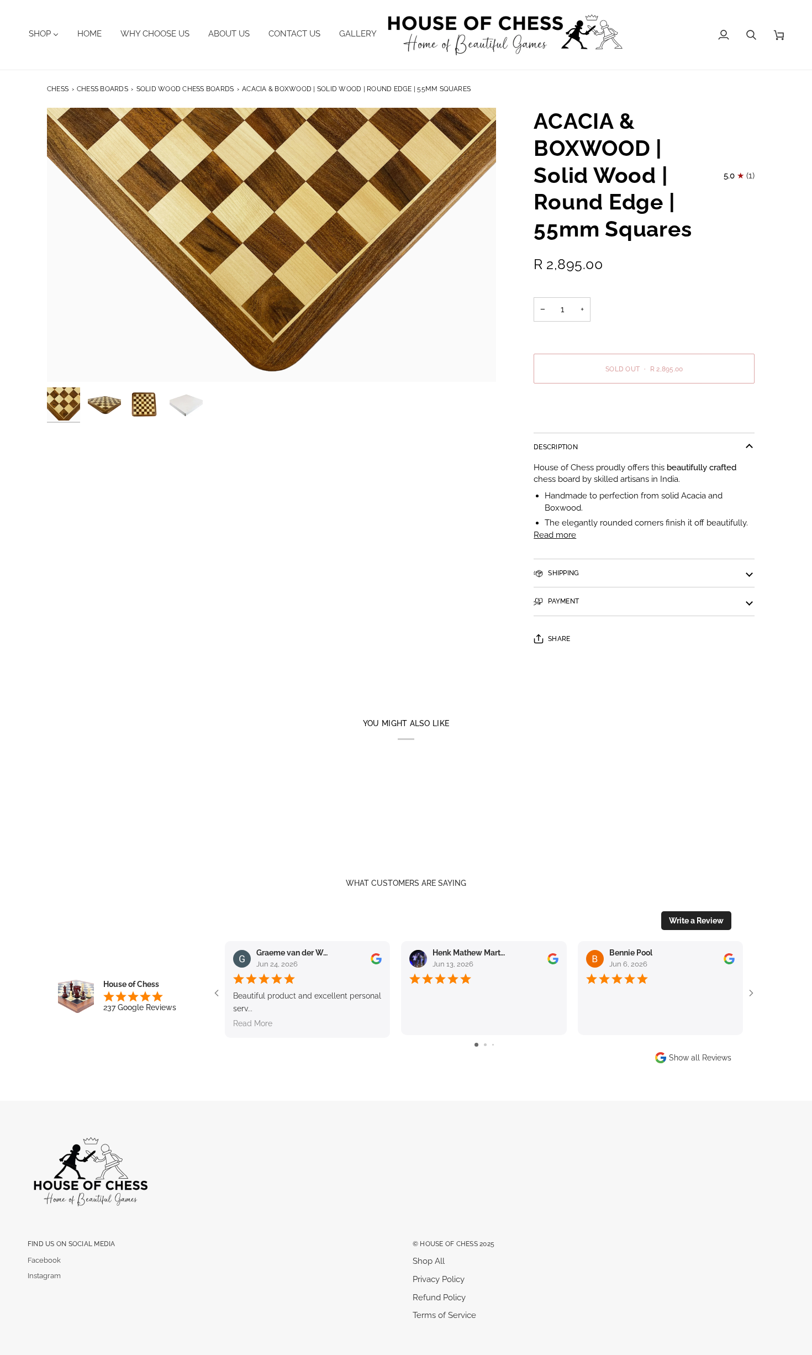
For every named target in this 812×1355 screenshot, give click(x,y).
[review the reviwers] (376, 958)
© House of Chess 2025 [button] (453, 1244)
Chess (57, 89)
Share (559, 638)
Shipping (562, 573)
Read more (555, 534)
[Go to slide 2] (485, 1044)
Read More (252, 1023)
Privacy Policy (439, 1279)
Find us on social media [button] (71, 1244)
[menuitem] (48, 33)
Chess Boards (102, 89)
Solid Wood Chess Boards (185, 89)
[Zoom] (271, 245)
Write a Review (696, 920)
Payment (562, 601)
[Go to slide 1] (476, 1045)
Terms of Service (444, 1315)
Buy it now (644, 406)
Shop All (429, 1260)
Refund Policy (439, 1297)
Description (556, 447)
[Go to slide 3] (493, 1045)
